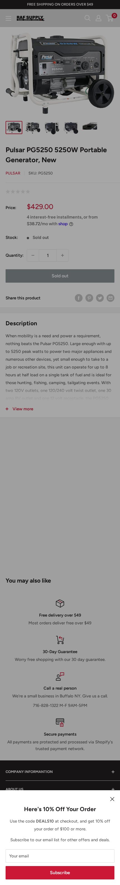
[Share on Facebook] (79, 298)
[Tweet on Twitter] (100, 298)
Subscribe (60, 872)
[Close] (112, 798)
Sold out (60, 275)
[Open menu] (8, 18)
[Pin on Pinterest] (89, 298)
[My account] (98, 18)
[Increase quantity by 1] (62, 255)
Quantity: (14, 255)
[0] (109, 18)
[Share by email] (110, 298)
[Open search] (88, 18)
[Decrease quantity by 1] (33, 255)
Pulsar (13, 173)
